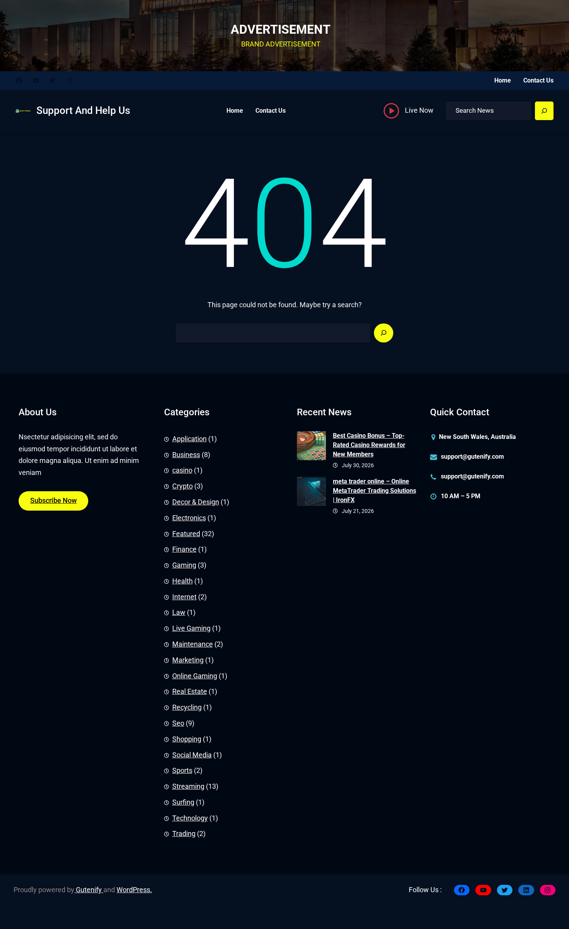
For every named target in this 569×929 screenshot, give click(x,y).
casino (182, 470)
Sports (182, 770)
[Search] (544, 111)
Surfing (183, 802)
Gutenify (88, 890)
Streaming (188, 786)
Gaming (184, 565)
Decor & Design (195, 502)
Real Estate (189, 691)
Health (182, 581)
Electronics (189, 518)
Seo (178, 723)
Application (189, 439)
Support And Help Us (83, 110)
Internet (184, 597)
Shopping (186, 739)
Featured (186, 534)
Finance (184, 549)
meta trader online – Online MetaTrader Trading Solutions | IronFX (374, 491)
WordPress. (134, 890)
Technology (190, 818)
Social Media (192, 755)
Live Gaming (191, 628)
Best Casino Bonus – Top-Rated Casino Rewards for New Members (369, 445)
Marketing (188, 660)
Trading (183, 834)
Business (186, 455)
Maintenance (192, 644)
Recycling (187, 707)
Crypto (182, 486)
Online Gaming (194, 676)
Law (178, 612)
